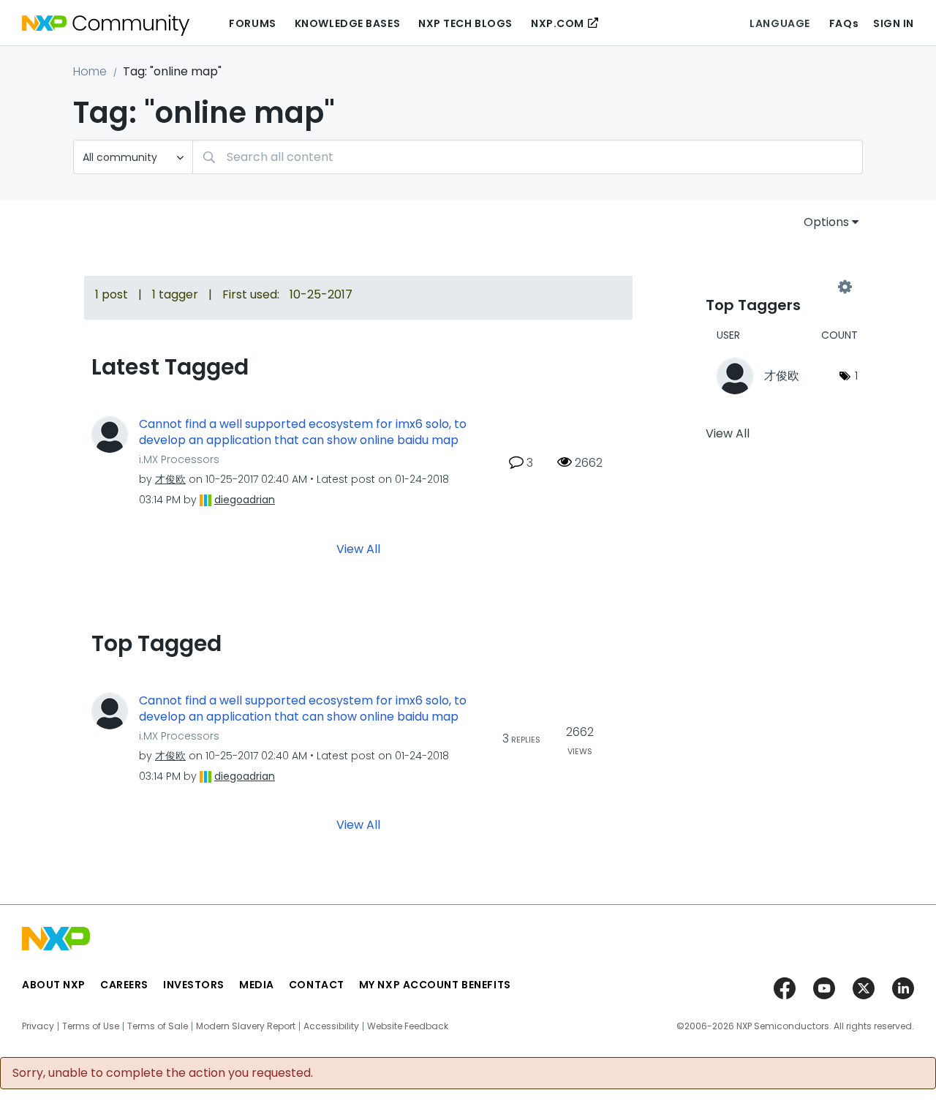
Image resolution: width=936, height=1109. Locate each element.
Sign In (893, 23)
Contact (316, 984)
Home (90, 71)
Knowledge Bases (347, 23)
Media (256, 984)
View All (358, 548)
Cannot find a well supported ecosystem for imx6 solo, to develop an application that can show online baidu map (303, 432)
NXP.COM (557, 23)
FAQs (843, 23)
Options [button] (826, 222)
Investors (193, 984)
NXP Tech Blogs (465, 23)
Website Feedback (407, 1026)
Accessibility (331, 1026)
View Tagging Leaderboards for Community (775, 286)
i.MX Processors (179, 459)
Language (779, 23)
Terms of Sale (157, 1026)
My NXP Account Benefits (435, 984)
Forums (252, 23)
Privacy (38, 1026)
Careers (124, 984)
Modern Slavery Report (245, 1026)
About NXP (54, 984)
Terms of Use (90, 1026)
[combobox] (527, 157)
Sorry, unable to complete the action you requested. (162, 1073)
